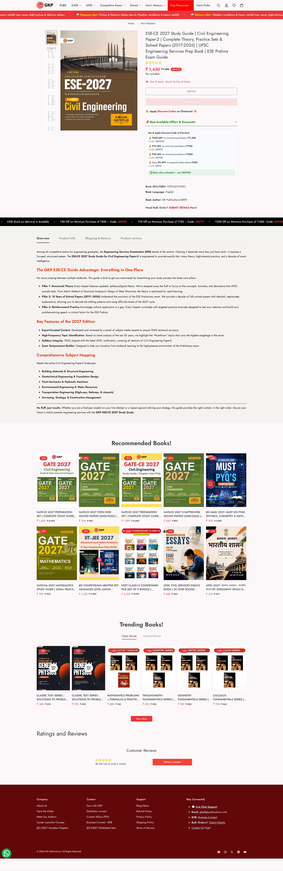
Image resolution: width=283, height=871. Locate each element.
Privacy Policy (144, 817)
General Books (152, 636)
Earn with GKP (95, 806)
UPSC (89, 5)
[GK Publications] (45, 5)
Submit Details (217, 822)
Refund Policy (144, 811)
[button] (153, 63)
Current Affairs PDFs (98, 817)
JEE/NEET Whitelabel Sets (101, 828)
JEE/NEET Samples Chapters (52, 828)
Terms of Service (145, 828)
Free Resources (179, 5)
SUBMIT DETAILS (179, 207)
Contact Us (198, 828)
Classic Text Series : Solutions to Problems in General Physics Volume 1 (88, 697)
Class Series (129, 636)
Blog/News (142, 806)
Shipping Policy (145, 822)
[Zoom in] (130, 37)
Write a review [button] (172, 762)
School (134, 5)
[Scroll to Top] (276, 853)
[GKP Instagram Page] (225, 852)
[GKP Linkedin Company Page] (238, 852)
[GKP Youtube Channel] (245, 852)
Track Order (203, 5)
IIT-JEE (63, 5)
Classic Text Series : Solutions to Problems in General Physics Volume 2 (53, 697)
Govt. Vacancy (154, 5)
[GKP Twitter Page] (232, 852)
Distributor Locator (97, 811)
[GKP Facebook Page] (218, 852)
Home (131, 23)
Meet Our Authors (46, 817)
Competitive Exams (111, 5)
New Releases (148, 23)
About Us (42, 806)
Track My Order (45, 811)
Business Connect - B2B (99, 822)
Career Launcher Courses (50, 822)
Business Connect (207, 817)
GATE (75, 5)
